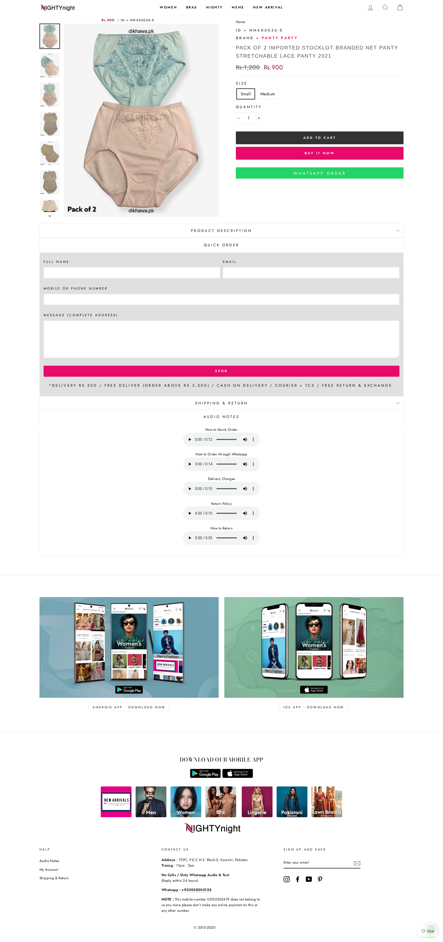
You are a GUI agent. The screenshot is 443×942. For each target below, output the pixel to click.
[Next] (49, 214)
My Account (48, 869)
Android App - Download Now (129, 707)
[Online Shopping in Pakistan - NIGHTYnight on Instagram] (287, 879)
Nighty (214, 7)
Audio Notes (49, 860)
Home (240, 21)
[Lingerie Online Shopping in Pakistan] (257, 816)
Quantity (249, 106)
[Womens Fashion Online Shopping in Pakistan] (185, 816)
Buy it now (320, 153)
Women (168, 7)
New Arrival (268, 7)
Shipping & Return (221, 403)
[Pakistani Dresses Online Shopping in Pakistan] (292, 816)
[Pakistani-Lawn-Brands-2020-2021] (326, 816)
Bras (191, 7)
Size (241, 83)
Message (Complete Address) (81, 315)
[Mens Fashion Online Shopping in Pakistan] (151, 816)
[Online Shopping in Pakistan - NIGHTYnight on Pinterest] (320, 879)
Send (221, 370)
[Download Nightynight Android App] (205, 777)
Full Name (56, 261)
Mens (238, 7)
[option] (141, 120)
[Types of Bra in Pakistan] (220, 816)
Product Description (221, 230)
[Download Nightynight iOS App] (237, 777)
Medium (267, 94)
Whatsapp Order (319, 173)
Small (246, 94)
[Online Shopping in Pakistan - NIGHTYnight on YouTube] (309, 879)
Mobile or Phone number (76, 288)
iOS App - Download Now (314, 707)
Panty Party (280, 37)
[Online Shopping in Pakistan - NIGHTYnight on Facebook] (298, 879)
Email (230, 261)
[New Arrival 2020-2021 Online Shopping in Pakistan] (116, 816)
